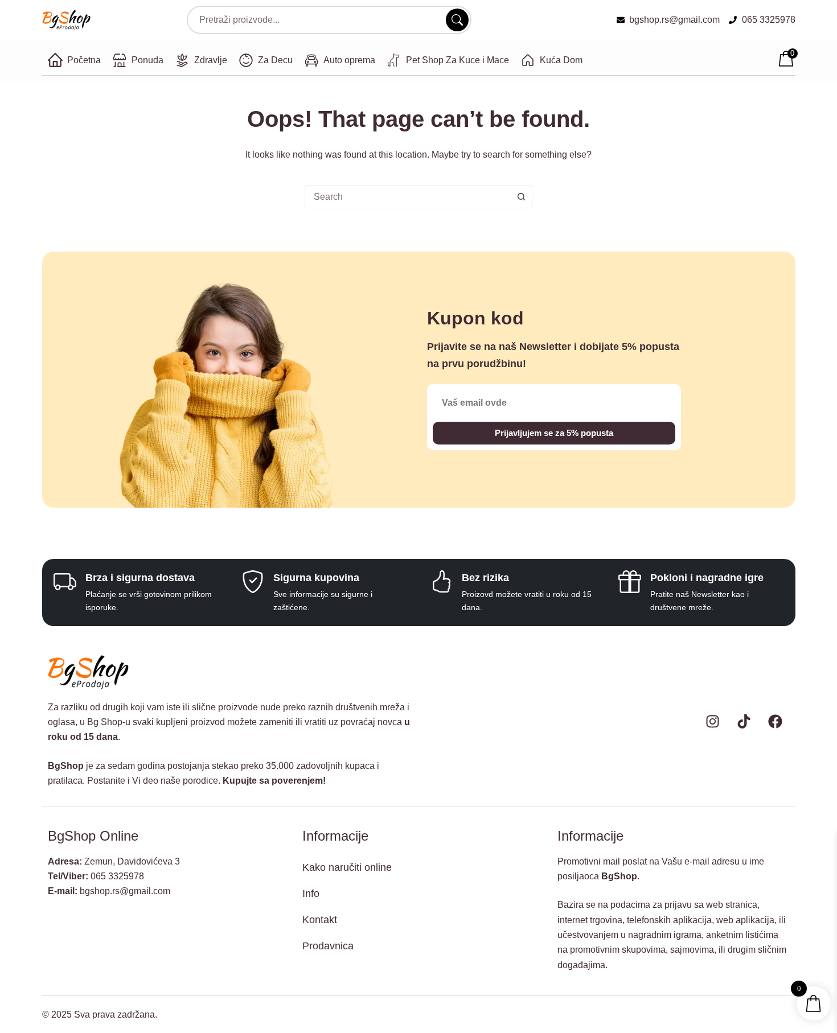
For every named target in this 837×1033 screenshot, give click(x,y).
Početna (84, 60)
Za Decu (275, 60)
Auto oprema (349, 60)
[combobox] (407, 197)
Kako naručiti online (347, 867)
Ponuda (147, 60)
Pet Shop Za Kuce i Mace (457, 60)
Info (310, 893)
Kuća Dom (561, 60)
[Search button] (521, 197)
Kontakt (319, 919)
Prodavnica (328, 946)
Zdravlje (210, 60)
